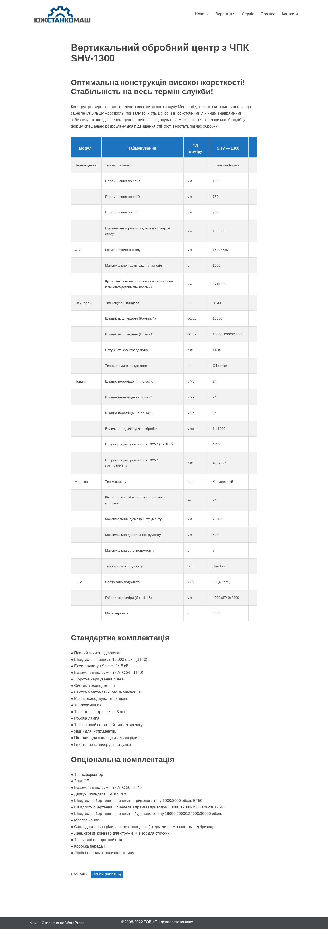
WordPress (74, 923)
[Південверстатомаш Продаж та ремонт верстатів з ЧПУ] (62, 14)
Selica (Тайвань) (107, 874)
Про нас (268, 14)
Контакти (290, 14)
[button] (234, 14)
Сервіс (248, 14)
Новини (202, 14)
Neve (34, 923)
